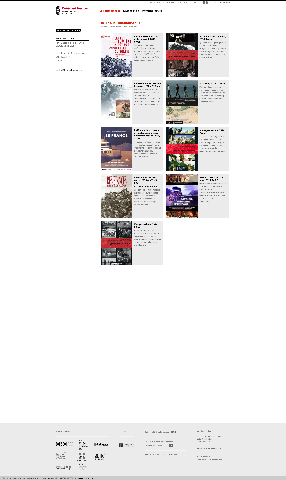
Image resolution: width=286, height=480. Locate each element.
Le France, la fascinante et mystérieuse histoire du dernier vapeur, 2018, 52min (147, 134)
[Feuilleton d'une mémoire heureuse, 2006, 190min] (116, 102)
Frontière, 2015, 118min (212, 83)
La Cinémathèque (110, 11)
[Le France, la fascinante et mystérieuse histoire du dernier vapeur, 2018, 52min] (116, 149)
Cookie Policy (83, 478)
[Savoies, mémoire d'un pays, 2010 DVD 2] (181, 196)
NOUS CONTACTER (157, 3)
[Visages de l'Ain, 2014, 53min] (116, 243)
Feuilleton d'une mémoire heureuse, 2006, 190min (147, 84)
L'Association (131, 11)
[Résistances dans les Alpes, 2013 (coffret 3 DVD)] (116, 196)
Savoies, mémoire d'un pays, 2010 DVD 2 (211, 178)
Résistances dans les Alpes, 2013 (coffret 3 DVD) (146, 180)
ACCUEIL (143, 3)
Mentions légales (152, 11)
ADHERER (170, 3)
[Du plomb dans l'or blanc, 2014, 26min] (181, 55)
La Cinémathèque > (116, 27)
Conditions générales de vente (209, 460)
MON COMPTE (183, 3)
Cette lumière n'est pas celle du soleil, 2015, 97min (146, 39)
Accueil (103, 27)
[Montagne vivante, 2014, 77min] (181, 149)
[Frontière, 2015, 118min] (181, 102)
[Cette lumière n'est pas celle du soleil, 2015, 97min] (116, 55)
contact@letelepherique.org (69, 70)
